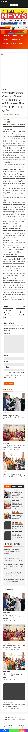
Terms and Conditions (17, 717)
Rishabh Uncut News (8, 114)
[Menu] (6, 32)
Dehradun (6, 35)
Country (14, 35)
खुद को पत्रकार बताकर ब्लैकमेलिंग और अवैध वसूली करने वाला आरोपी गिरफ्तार (17, 536)
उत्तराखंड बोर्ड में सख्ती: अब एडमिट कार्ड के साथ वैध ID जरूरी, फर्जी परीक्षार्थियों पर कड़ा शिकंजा (8, 312)
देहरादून (8, 412)
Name (6, 355)
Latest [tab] (7, 486)
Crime (4, 47)
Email (6, 361)
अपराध (13, 522)
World (22, 35)
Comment (8, 333)
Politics (5, 39)
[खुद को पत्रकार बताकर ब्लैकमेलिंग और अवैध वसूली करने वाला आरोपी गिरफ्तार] (7, 535)
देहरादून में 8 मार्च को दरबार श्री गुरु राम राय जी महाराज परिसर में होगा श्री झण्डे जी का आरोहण (19, 311)
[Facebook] (4, 122)
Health (21, 43)
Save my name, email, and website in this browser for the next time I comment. (14, 375)
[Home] (3, 32)
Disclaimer (15, 719)
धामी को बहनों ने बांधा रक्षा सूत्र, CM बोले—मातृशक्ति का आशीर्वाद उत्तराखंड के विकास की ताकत (14, 476)
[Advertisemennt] (14, 23)
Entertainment (15, 39)
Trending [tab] (21, 486)
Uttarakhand (20, 31)
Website (6, 367)
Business (5, 43)
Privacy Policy (7, 719)
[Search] (23, 31)
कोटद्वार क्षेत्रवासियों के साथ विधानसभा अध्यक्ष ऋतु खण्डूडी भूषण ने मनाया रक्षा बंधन (17, 505)
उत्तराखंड (4, 89)
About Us (7, 717)
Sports (13, 43)
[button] (6, 32)
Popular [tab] (14, 486)
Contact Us (22, 719)
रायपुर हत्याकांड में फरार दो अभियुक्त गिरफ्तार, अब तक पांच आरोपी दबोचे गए (17, 526)
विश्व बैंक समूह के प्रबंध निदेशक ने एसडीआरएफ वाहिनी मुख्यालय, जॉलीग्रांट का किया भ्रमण (13, 417)
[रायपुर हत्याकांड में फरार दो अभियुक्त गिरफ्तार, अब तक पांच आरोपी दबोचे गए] (7, 525)
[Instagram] (9, 122)
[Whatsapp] (7, 122)
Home (11, 31)
